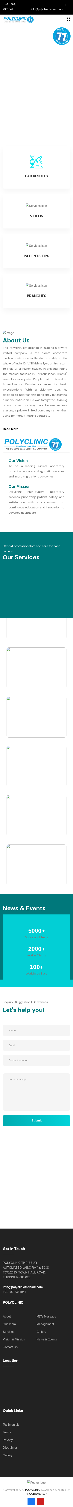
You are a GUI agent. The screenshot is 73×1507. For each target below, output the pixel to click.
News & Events (46, 1339)
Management (45, 1324)
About (7, 1316)
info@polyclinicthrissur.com (23, 1287)
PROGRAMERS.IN (36, 1493)
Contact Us (10, 1347)
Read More (11, 429)
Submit (36, 1120)
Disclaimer (10, 1447)
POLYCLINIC (32, 1489)
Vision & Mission (14, 1339)
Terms (7, 1432)
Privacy (8, 1440)
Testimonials (11, 1424)
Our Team (9, 1324)
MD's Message (46, 1316)
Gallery (41, 1331)
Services (8, 1331)
